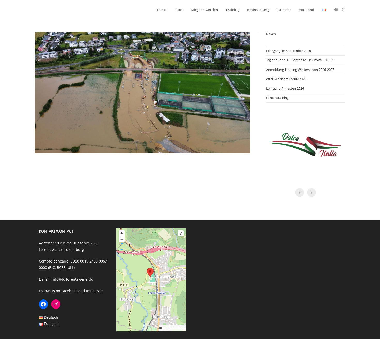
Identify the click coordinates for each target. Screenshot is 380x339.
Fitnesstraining (277, 97)
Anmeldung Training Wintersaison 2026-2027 (300, 69)
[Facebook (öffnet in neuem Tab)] (336, 9)
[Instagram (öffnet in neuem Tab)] (343, 9)
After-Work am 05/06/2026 (286, 78)
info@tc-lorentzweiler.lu (72, 279)
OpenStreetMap (174, 328)
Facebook (69, 290)
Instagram (95, 290)
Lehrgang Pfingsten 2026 (285, 88)
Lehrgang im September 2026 (288, 50)
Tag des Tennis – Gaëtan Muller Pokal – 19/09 (300, 60)
